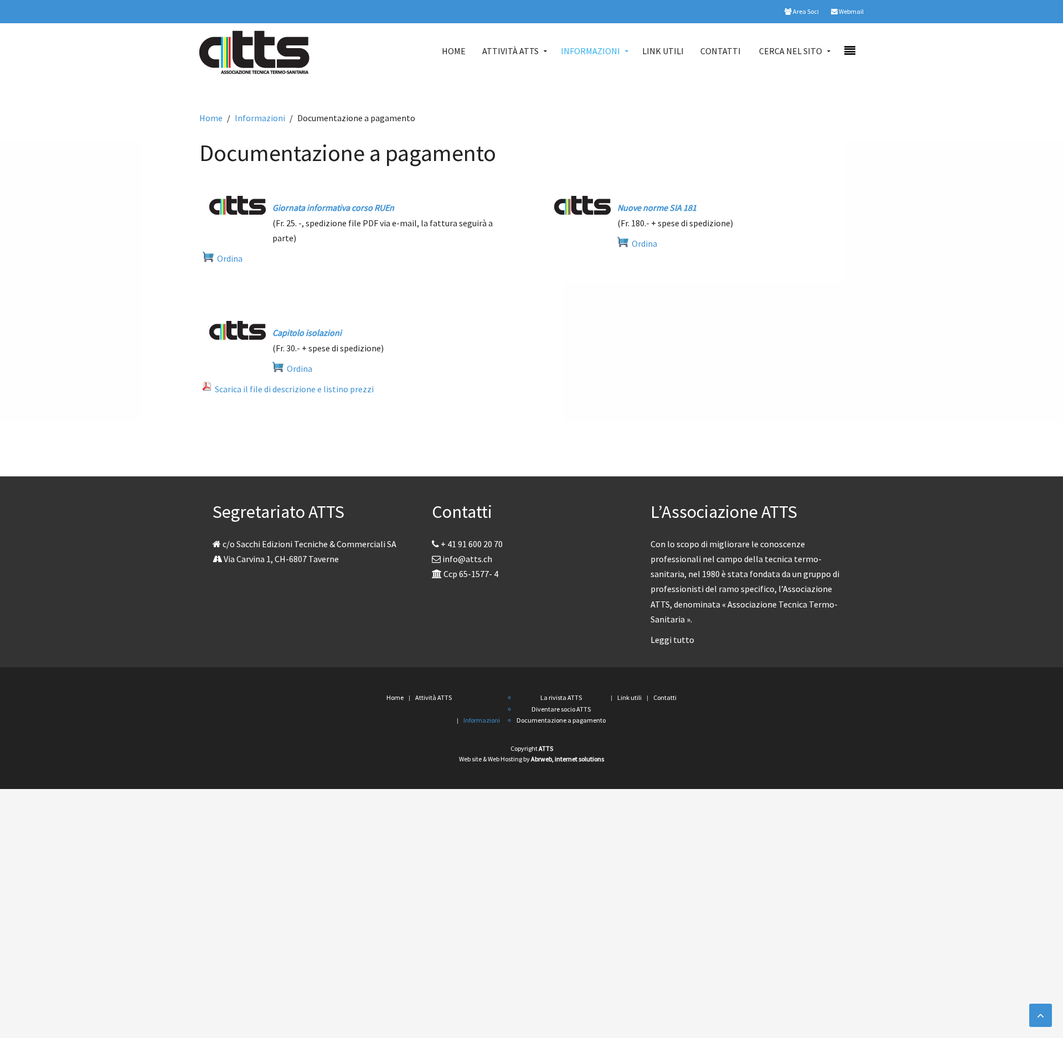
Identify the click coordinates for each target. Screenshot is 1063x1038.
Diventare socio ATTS (561, 709)
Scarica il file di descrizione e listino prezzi (292, 389)
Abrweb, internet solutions (567, 759)
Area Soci (805, 11)
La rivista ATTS (561, 697)
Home (454, 50)
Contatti (720, 50)
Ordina (228, 258)
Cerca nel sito (790, 50)
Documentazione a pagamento (561, 720)
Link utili (663, 50)
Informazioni (590, 50)
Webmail (851, 11)
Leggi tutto (672, 639)
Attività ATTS (510, 50)
